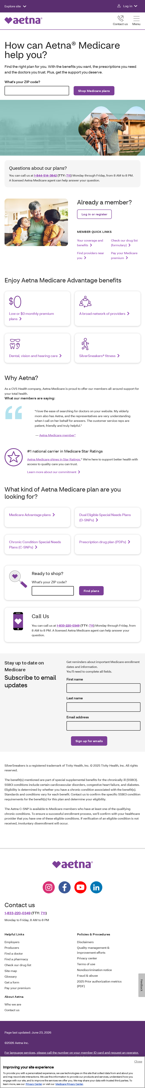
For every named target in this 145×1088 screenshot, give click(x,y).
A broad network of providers (102, 313)
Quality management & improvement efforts (93, 950)
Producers (12, 948)
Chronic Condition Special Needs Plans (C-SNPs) (35, 544)
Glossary (11, 976)
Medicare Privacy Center (69, 1084)
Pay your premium (18, 988)
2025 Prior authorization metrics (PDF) (99, 983)
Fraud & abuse (87, 975)
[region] (72, 1072)
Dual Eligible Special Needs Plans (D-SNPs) (105, 517)
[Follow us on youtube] (80, 887)
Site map (11, 971)
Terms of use (86, 964)
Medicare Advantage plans (30, 514)
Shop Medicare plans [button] (94, 91)
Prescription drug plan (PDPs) (102, 542)
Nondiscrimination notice (94, 970)
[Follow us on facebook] (65, 887)
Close (138, 1061)
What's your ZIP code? (22, 82)
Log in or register (94, 214)
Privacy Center (34, 1084)
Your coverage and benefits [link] (90, 242)
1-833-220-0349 (68, 625)
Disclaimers (85, 942)
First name (74, 679)
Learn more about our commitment (51, 472)
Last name (74, 698)
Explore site (13, 6)
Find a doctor (14, 953)
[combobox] (37, 90)
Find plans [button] (91, 591)
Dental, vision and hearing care (33, 355)
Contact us (120, 24)
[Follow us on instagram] (49, 887)
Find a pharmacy (16, 959)
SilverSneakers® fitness (97, 355)
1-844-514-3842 (45, 175)
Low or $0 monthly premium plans (31, 316)
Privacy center (87, 958)
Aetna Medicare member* (57, 435)
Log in (127, 6)
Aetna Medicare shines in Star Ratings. (54, 459)
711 (68, 175)
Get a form (12, 982)
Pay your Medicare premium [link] (124, 255)
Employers (12, 942)
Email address (77, 717)
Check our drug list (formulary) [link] (124, 242)
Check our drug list (18, 965)
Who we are (13, 1004)
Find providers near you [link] (90, 255)
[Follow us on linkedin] (96, 887)
